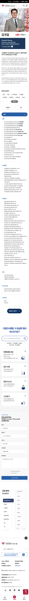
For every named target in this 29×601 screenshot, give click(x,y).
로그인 (9, 1)
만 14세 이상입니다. (14, 473)
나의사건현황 (16, 1)
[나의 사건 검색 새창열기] (5, 590)
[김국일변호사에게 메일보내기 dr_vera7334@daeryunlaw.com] (12, 46)
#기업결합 (17, 345)
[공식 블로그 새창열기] (10, 590)
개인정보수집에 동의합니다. (15, 471)
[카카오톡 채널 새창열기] (14, 590)
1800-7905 (24, 1)
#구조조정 (11, 345)
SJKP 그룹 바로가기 (8, 549)
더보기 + (15, 101)
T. (5, 46)
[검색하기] (25, 338)
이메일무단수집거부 (6, 565)
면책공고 (3, 563)
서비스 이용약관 (5, 561)
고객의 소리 (17, 565)
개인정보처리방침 (19, 561)
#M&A (20, 343)
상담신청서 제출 (14, 478)
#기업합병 (15, 343)
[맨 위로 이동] (26, 538)
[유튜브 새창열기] (18, 590)
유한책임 (17, 563)
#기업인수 (9, 343)
